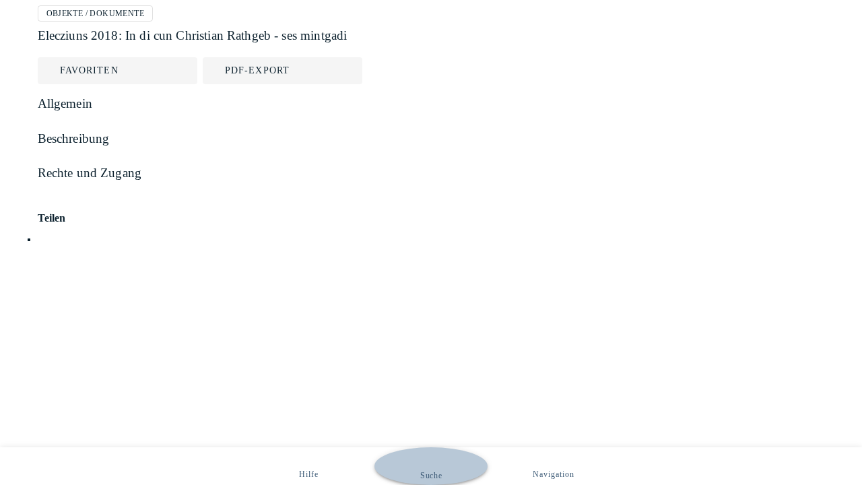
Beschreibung (74, 138)
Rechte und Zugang (90, 173)
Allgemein (65, 103)
